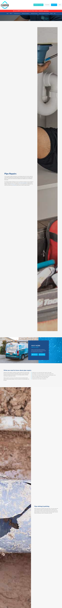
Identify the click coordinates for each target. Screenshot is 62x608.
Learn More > (46, 10)
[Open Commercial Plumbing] (29, 13)
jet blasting (14, 185)
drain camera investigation (23, 182)
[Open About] (12, 13)
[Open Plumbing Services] (20, 13)
